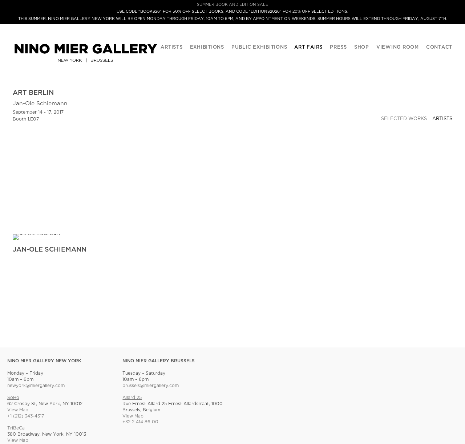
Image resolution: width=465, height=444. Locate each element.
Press (338, 47)
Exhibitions (207, 47)
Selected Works (404, 119)
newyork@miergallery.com (36, 386)
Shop (361, 47)
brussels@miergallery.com (150, 386)
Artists (171, 47)
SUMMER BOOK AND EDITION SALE (232, 5)
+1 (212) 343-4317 (25, 416)
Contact (439, 47)
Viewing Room (397, 47)
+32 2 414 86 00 (140, 422)
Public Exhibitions (259, 47)
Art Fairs (308, 47)
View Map (17, 410)
